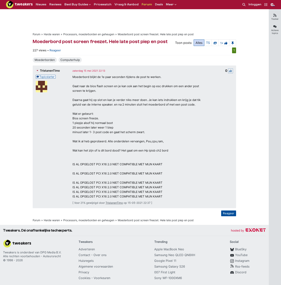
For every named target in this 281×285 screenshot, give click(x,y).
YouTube (241, 255)
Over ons (99, 255)
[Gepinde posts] (232, 43)
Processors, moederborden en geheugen (88, 34)
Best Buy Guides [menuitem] (76, 4)
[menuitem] (244, 4)
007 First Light (164, 272)
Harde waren (52, 34)
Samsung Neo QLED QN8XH (174, 255)
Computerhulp (70, 60)
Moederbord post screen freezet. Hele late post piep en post (156, 34)
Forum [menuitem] (147, 4)
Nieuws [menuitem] (41, 4)
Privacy (84, 272)
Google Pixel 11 (165, 261)
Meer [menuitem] (170, 4)
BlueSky (241, 249)
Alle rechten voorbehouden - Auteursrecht (32, 256)
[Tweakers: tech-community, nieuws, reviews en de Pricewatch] (19, 4)
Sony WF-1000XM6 (168, 278)
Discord (240, 272)
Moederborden (45, 60)
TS (208, 43)
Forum (36, 34)
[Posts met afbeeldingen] (215, 43)
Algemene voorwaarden (96, 266)
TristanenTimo (50, 70)
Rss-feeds (242, 266)
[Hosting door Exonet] (248, 231)
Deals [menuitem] (159, 4)
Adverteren (87, 249)
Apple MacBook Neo (169, 249)
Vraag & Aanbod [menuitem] (127, 4)
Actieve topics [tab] (275, 31)
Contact (84, 255)
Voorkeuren (102, 278)
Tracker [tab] (275, 19)
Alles (199, 43)
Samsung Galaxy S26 (169, 266)
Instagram (242, 261)
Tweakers (9, 252)
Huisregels (86, 261)
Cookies (84, 278)
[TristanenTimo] (41, 86)
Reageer (55, 50)
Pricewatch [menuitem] (102, 4)
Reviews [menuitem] (55, 4)
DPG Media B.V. (50, 252)
